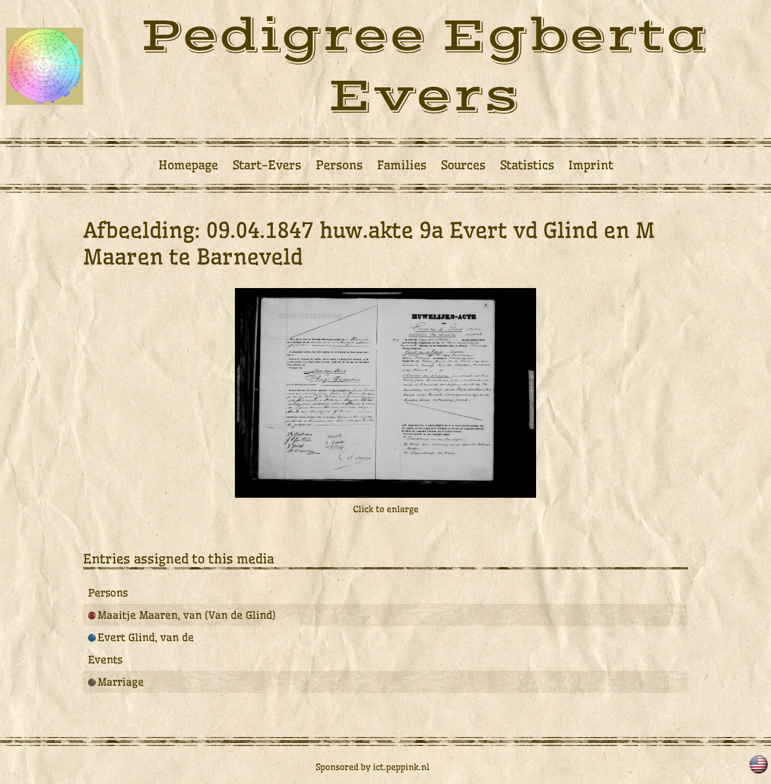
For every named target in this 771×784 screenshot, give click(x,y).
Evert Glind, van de (146, 637)
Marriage (121, 682)
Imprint (591, 165)
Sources (463, 165)
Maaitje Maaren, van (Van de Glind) (187, 615)
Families (401, 165)
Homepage (188, 165)
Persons (339, 165)
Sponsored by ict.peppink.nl (372, 767)
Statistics (527, 165)
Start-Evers (267, 165)
